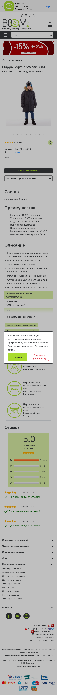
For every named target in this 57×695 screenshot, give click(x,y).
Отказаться (39, 357)
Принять (18, 356)
